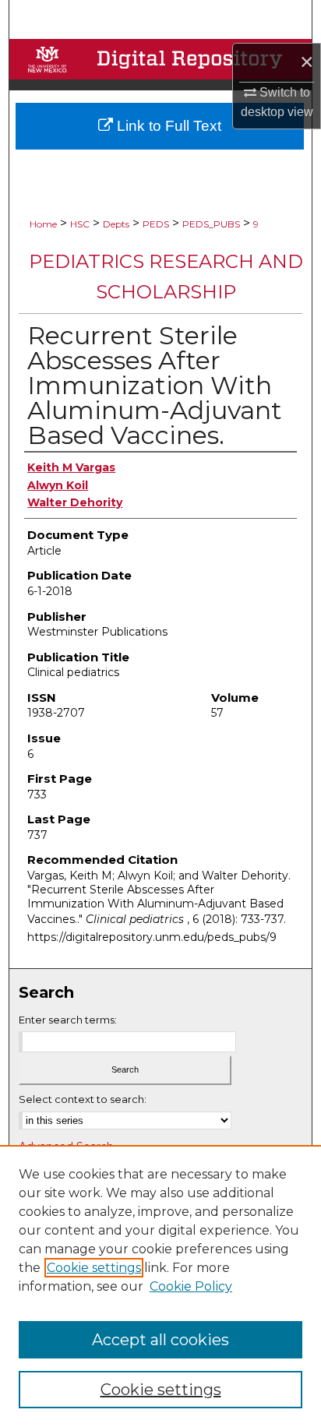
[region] (160, 1286)
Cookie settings (94, 1267)
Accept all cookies (160, 1339)
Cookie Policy (191, 1286)
